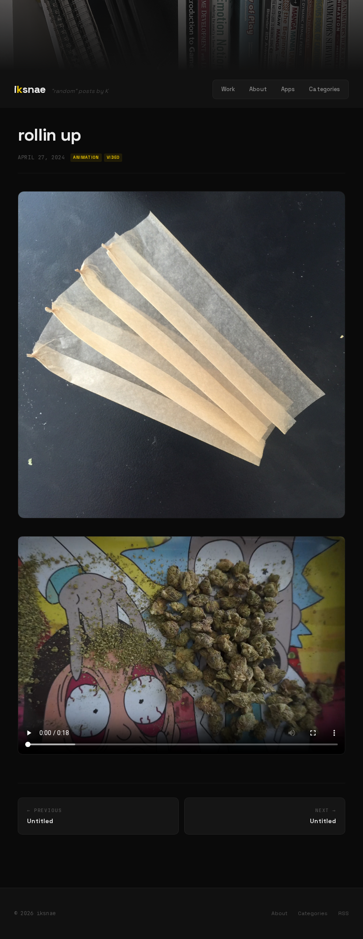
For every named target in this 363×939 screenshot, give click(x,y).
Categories (324, 89)
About (258, 89)
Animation (86, 157)
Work (228, 89)
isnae (30, 89)
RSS (343, 913)
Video (113, 157)
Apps (288, 89)
